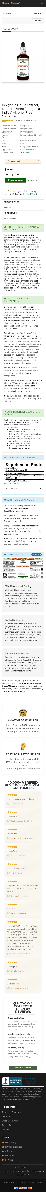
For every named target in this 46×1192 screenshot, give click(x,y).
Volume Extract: (11, 483)
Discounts (9, 1155)
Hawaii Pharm (11, 3)
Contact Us (7, 1129)
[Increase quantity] (17, 174)
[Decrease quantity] (7, 174)
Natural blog (10, 1142)
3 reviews (18, 120)
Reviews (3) (12, 213)
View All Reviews (23, 1068)
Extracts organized (13, 1147)
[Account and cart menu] (42, 3)
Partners (9, 1160)
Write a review (30, 120)
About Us (6, 1116)
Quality (10, 207)
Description (12, 202)
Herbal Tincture (32, 194)
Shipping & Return (10, 1121)
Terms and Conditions (11, 1112)
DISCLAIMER (10, 218)
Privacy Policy (8, 1125)
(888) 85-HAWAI (23, 1175)
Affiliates (9, 1151)
